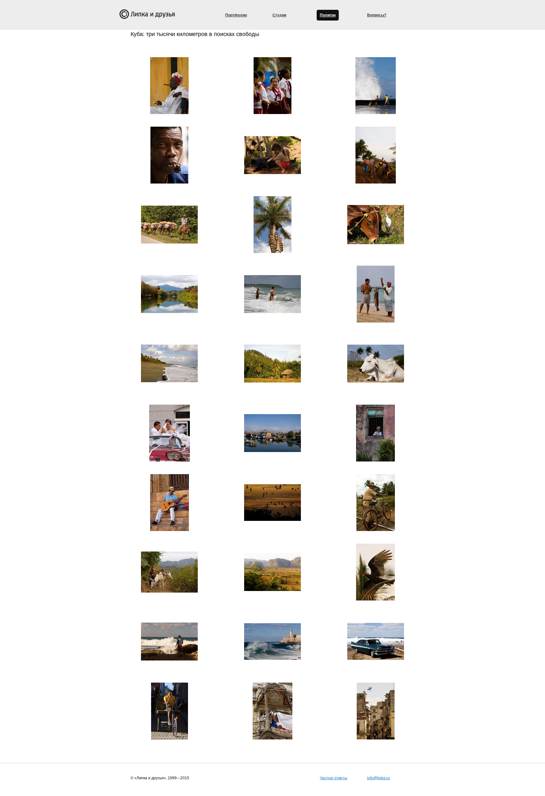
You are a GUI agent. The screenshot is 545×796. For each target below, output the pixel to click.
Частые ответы (333, 778)
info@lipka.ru (378, 778)
